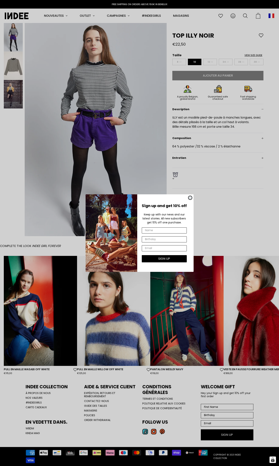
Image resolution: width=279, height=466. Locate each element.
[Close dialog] (190, 198)
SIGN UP (164, 258)
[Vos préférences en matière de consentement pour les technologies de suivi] (273, 460)
